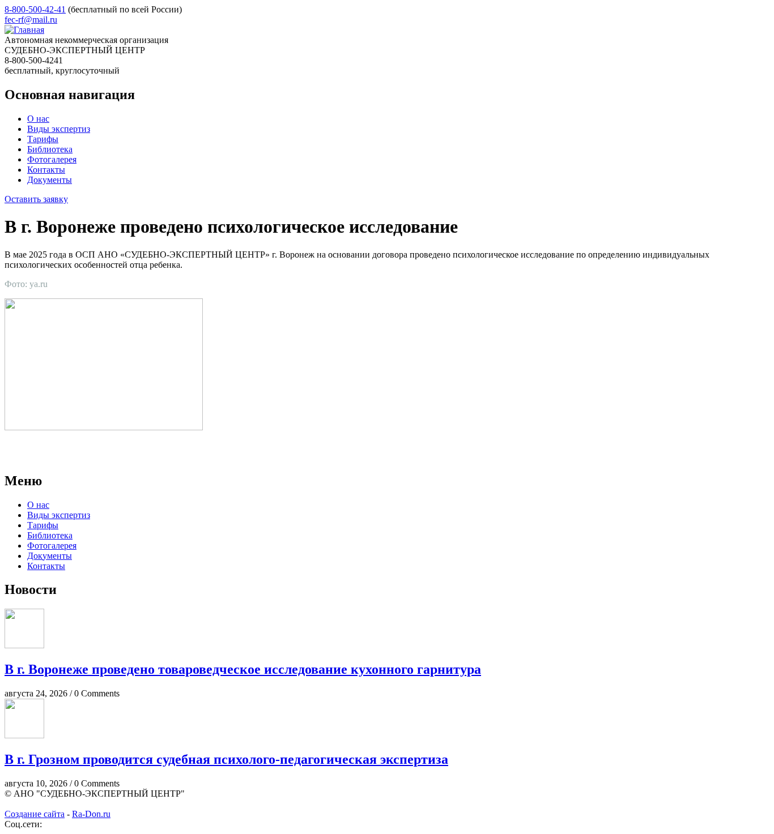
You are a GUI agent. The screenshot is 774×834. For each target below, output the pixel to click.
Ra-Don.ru (91, 814)
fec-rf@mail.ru (31, 19)
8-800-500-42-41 (35, 9)
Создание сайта (35, 814)
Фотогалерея (51, 159)
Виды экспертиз (58, 129)
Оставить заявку (36, 199)
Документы (49, 180)
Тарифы (42, 139)
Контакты (46, 169)
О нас (38, 118)
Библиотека (50, 149)
